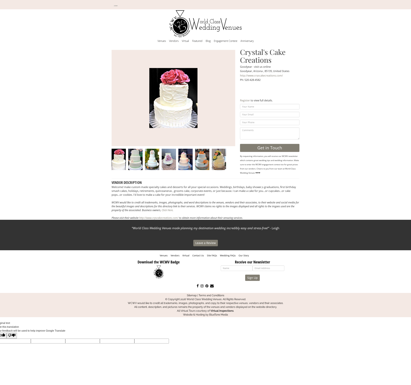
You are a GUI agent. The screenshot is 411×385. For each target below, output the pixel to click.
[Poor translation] (12, 336)
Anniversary (247, 41)
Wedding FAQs (228, 255)
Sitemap (192, 295)
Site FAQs (212, 255)
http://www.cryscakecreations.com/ (261, 75)
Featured (197, 41)
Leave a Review (205, 243)
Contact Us (198, 255)
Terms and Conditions (211, 295)
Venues (161, 41)
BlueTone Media (218, 314)
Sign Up (252, 278)
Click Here (167, 210)
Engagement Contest (225, 41)
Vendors (174, 41)
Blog (208, 41)
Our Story (244, 255)
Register (245, 100)
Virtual (185, 41)
